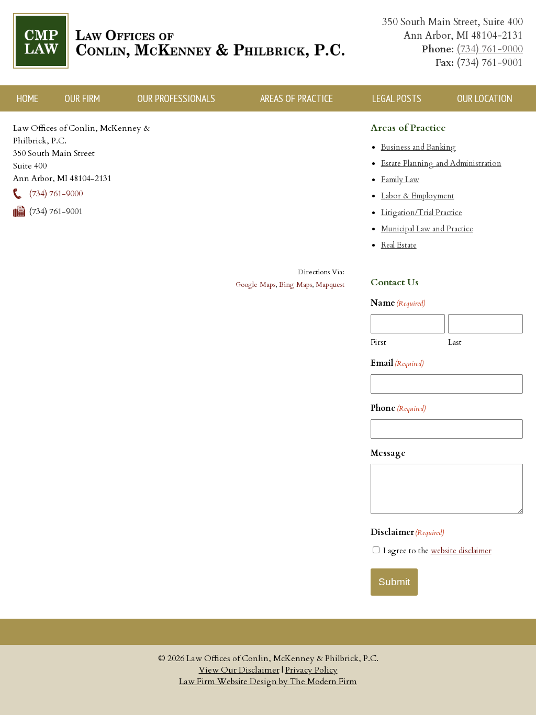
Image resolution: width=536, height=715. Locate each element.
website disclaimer (461, 550)
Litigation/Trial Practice (421, 213)
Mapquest (330, 284)
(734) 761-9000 (489, 49)
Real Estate (399, 245)
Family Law (400, 180)
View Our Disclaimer (239, 670)
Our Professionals (176, 98)
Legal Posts (396, 98)
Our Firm (82, 98)
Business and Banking (418, 147)
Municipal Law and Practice (427, 229)
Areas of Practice (296, 98)
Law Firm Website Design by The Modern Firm (268, 681)
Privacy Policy (311, 670)
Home (27, 98)
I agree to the (437, 550)
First (378, 342)
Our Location (484, 98)
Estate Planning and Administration (441, 164)
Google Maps (255, 284)
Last (455, 342)
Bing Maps (295, 284)
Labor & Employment (417, 196)
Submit (394, 581)
